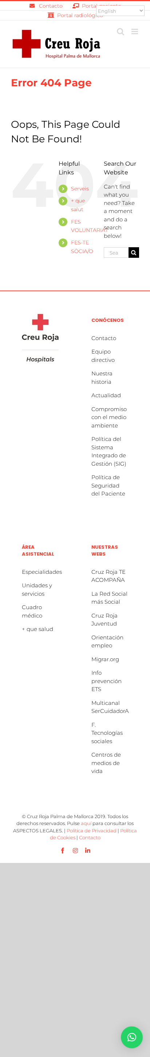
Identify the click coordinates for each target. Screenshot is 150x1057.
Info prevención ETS (106, 681)
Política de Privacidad (92, 830)
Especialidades (42, 571)
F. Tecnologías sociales (107, 733)
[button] (132, 1037)
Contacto (103, 338)
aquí (86, 823)
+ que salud (37, 629)
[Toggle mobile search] (120, 31)
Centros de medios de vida (106, 762)
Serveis (80, 188)
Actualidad (106, 395)
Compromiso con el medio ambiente (109, 417)
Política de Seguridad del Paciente (108, 485)
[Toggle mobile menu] (135, 31)
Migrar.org (105, 659)
